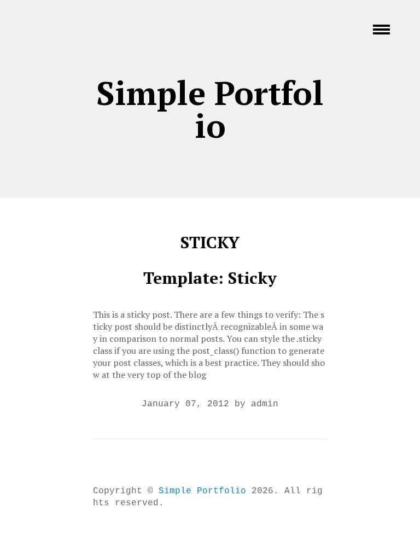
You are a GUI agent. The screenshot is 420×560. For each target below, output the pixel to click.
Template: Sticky (210, 278)
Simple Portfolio (210, 109)
